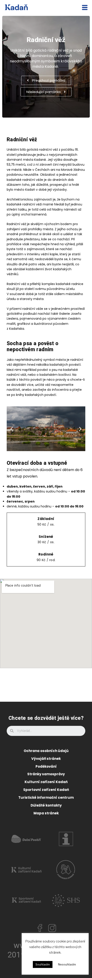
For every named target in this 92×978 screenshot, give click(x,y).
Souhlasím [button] (43, 964)
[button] (46, 80)
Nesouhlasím (67, 964)
